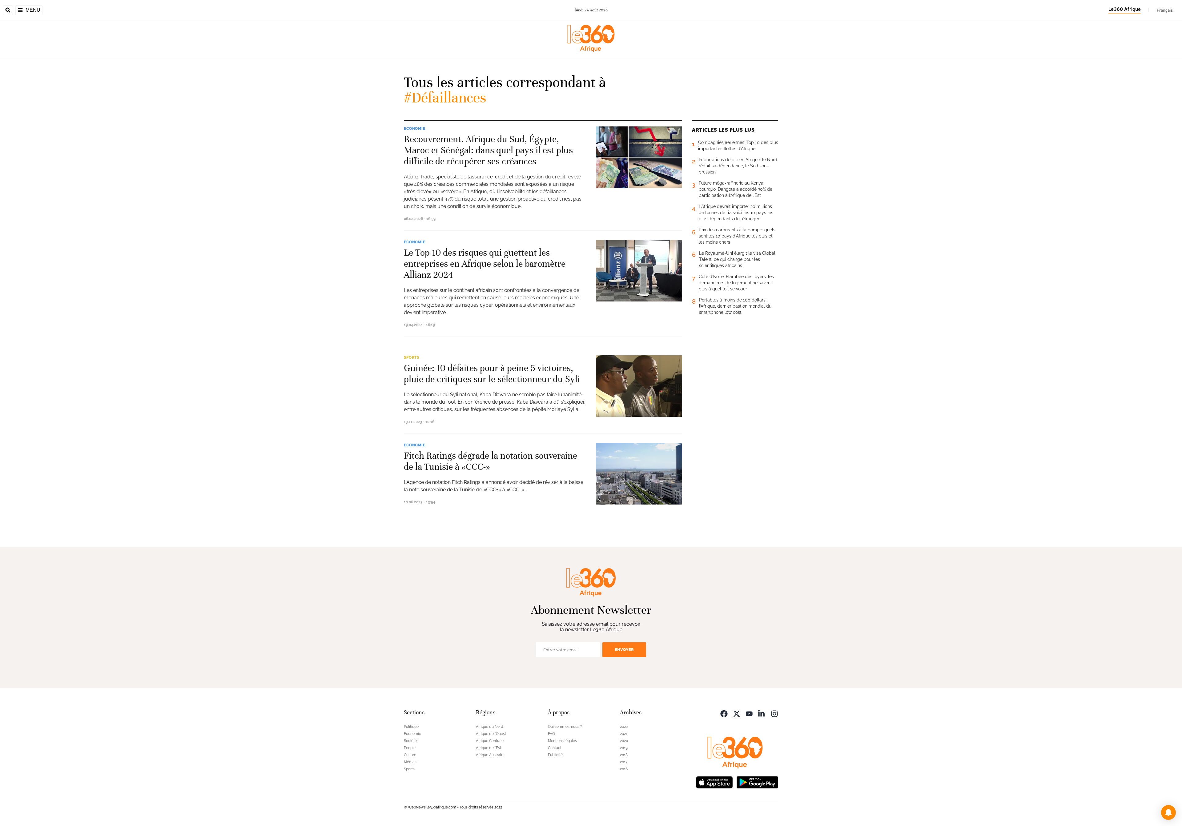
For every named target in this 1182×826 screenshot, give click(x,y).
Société (410, 741)
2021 (623, 734)
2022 (624, 726)
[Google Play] (757, 781)
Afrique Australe (489, 755)
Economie (414, 128)
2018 (624, 755)
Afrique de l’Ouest (491, 734)
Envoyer (624, 649)
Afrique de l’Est (488, 748)
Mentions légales (562, 741)
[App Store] (714, 781)
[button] (1168, 812)
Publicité (555, 755)
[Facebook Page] (724, 713)
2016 (624, 769)
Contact (554, 748)
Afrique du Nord (489, 726)
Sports (411, 357)
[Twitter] (736, 713)
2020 (624, 741)
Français (1165, 10)
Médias (410, 762)
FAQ (551, 734)
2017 (623, 762)
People (410, 748)
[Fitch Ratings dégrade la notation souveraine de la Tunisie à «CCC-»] (639, 474)
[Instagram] (774, 713)
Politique (411, 726)
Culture (410, 755)
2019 (624, 748)
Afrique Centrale (490, 741)
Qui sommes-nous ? (565, 726)
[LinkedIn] (762, 713)
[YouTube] (749, 713)
